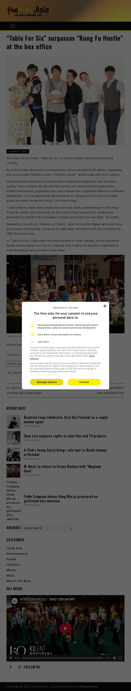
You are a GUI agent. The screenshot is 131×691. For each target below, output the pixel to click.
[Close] (104, 306)
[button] (65, 341)
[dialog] (65, 345)
